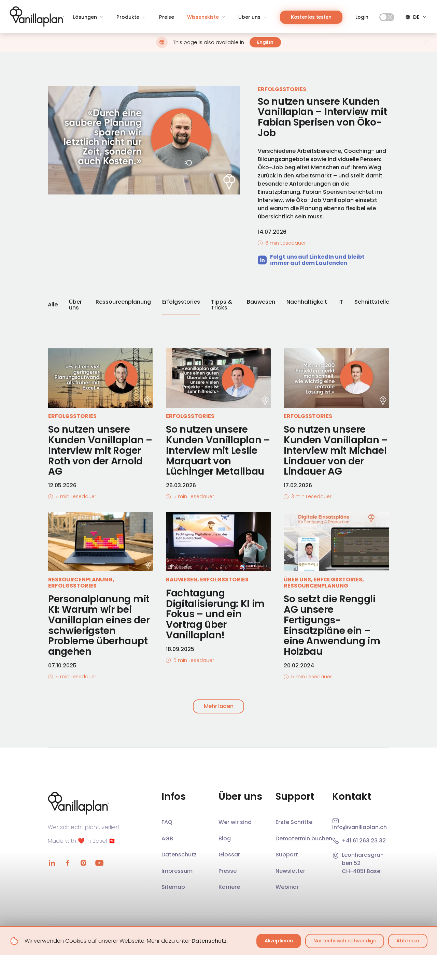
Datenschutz (209, 941)
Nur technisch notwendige (344, 940)
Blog (224, 838)
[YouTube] (99, 863)
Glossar (229, 854)
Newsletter (290, 871)
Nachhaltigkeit (306, 302)
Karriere (229, 887)
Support (287, 854)
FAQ (166, 822)
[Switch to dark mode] (386, 17)
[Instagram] (83, 863)
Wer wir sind (235, 822)
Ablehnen (407, 940)
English (265, 42)
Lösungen (85, 17)
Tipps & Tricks (221, 305)
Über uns (249, 17)
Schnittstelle (371, 302)
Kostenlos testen (311, 17)
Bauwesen (261, 302)
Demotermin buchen (304, 838)
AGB (167, 838)
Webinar (287, 887)
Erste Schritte (294, 822)
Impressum (177, 871)
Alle (53, 304)
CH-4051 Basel (362, 871)
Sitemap (173, 887)
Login (361, 17)
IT (340, 302)
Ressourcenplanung (123, 302)
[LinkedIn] (52, 863)
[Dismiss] (425, 42)
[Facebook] (68, 863)
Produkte (127, 17)
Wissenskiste (203, 17)
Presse (227, 871)
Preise (166, 17)
